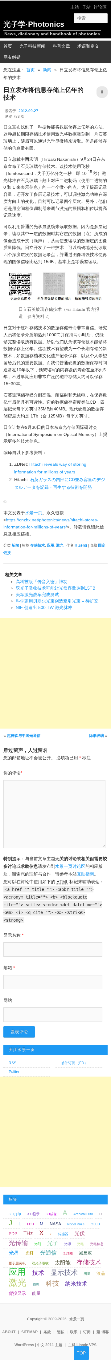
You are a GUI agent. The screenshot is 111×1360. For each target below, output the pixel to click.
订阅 (87, 1332)
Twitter (14, 1072)
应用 (50, 545)
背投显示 (17, 1293)
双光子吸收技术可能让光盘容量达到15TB (55, 588)
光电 (80, 1244)
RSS (12, 1063)
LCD (30, 1224)
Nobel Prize (75, 1224)
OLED (95, 1224)
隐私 (60, 1332)
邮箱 (9, 967)
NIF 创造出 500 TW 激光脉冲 (44, 607)
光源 (67, 1244)
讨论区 (100, 7)
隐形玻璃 (96, 735)
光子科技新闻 (32, 46)
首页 (30, 69)
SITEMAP (29, 1332)
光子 (52, 1243)
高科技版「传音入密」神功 (42, 581)
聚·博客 (103, 1332)
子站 (86, 7)
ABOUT (8, 1332)
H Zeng (81, 545)
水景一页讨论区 (70, 866)
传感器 (63, 1234)
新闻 (47, 69)
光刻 (37, 1244)
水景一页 (33, 512)
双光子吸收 (40, 1263)
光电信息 (97, 1244)
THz (28, 1233)
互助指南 (85, 874)
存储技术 (37, 545)
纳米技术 (76, 1283)
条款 (47, 1332)
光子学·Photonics (33, 24)
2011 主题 (53, 1345)
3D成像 (51, 1214)
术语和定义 (88, 46)
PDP (13, 1233)
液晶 (101, 1273)
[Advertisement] (55, 673)
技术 (38, 1272)
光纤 (29, 1253)
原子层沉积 (17, 1263)
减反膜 (85, 1253)
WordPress (24, 1345)
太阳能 (63, 1262)
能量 (36, 1293)
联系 (73, 1332)
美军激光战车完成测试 (37, 594)
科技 (52, 1283)
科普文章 (61, 46)
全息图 (68, 1253)
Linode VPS (86, 1345)
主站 (74, 7)
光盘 (14, 1252)
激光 (60, 545)
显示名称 (13, 935)
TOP (81, 1352)
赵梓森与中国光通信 (23, 735)
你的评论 (12, 772)
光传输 (18, 1243)
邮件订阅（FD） (74, 1063)
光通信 (48, 1252)
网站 (7, 1000)
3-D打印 (15, 1214)
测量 (87, 1273)
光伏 (79, 1233)
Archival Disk (83, 1214)
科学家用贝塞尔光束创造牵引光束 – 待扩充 (57, 601)
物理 (36, 1284)
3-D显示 (33, 1214)
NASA (55, 1223)
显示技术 (64, 1272)
